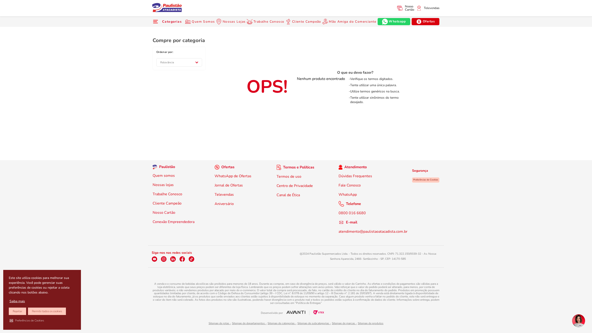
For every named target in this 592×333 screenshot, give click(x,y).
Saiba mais (17, 301)
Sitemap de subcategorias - (314, 323)
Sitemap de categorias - (282, 323)
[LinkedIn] (173, 259)
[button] (27, 320)
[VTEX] (318, 313)
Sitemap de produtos (370, 323)
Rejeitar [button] (17, 311)
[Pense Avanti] (296, 312)
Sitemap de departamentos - (249, 323)
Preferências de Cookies (425, 179)
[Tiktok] (191, 259)
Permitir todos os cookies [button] (47, 311)
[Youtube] (154, 259)
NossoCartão (409, 8)
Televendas (431, 8)
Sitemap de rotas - (220, 323)
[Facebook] (182, 259)
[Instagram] (163, 259)
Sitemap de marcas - (344, 323)
